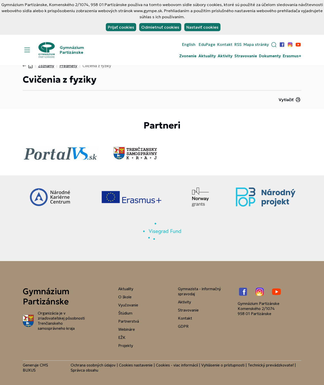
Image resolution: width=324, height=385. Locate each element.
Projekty (125, 345)
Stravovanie (245, 56)
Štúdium (125, 313)
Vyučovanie (128, 305)
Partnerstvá (128, 321)
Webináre (126, 329)
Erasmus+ (292, 56)
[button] (274, 45)
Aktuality (207, 56)
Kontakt (224, 44)
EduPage (207, 44)
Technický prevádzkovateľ (271, 365)
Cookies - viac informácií (177, 365)
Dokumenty (270, 56)
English (188, 44)
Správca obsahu (84, 370)
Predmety (68, 65)
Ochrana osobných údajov (93, 365)
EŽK (122, 337)
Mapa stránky (256, 44)
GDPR (183, 326)
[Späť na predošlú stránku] (25, 65)
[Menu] (27, 50)
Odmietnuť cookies (160, 27)
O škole (125, 297)
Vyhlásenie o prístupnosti (223, 365)
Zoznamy (46, 65)
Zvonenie (187, 56)
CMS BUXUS (35, 368)
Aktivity (225, 56)
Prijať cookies (121, 27)
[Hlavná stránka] (30, 65)
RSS (237, 44)
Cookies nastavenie (136, 365)
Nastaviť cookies (202, 27)
